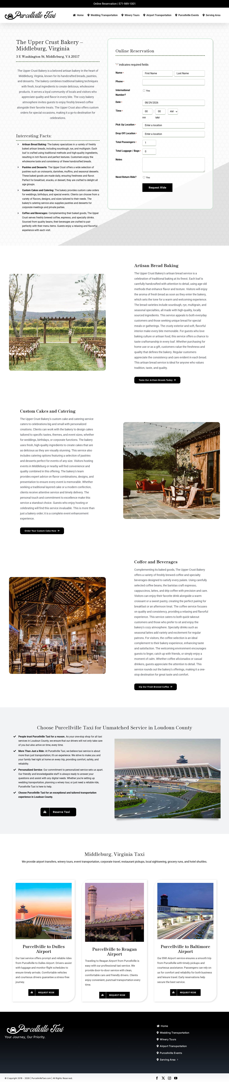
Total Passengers (126, 142)
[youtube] (175, 1078)
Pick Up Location (126, 124)
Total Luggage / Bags (128, 150)
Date (119, 102)
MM (157, 117)
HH (144, 117)
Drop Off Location (126, 133)
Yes (148, 90)
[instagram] (169, 1078)
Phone (120, 81)
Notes (119, 159)
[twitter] (163, 1078)
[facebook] (157, 1078)
